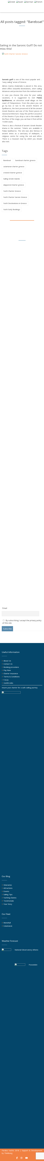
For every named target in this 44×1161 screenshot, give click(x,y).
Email (4, 608)
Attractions (8, 888)
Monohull (7, 923)
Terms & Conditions (12, 676)
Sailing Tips (8, 894)
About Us (7, 661)
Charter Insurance (11, 673)
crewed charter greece (12, 172)
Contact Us (8, 664)
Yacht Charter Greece (12, 191)
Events (6, 891)
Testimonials (9, 901)
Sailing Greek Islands (11, 179)
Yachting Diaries (10, 898)
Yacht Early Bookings (11, 209)
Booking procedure (11, 667)
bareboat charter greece (25, 160)
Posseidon (33, 965)
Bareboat (7, 160)
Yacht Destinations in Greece (15, 203)
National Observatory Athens (26, 950)
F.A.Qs (6, 680)
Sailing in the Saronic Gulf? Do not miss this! (21, 47)
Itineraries (8, 885)
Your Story (8, 904)
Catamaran (8, 926)
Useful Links (8, 683)
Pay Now (7, 670)
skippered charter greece (13, 185)
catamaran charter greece (13, 166)
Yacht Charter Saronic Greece (15, 197)
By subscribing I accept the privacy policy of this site (21, 621)
